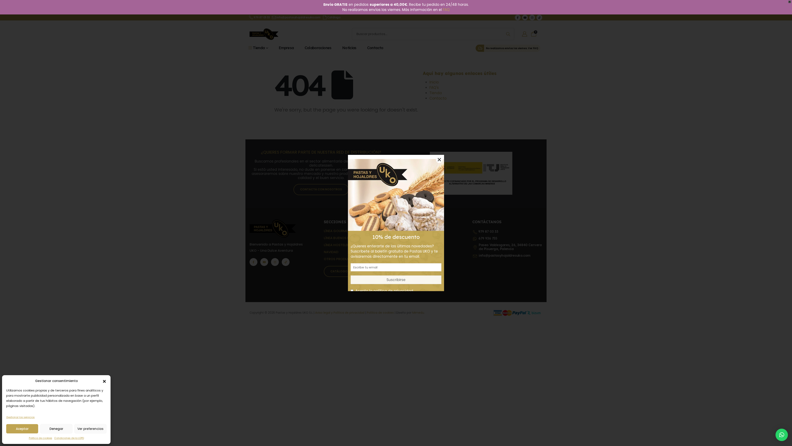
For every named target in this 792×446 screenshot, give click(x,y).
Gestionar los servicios (20, 417)
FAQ (446, 9)
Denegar (56, 429)
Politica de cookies (40, 438)
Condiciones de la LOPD (69, 438)
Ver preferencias (90, 429)
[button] (104, 381)
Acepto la (383, 290)
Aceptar (22, 429)
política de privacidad (393, 290)
